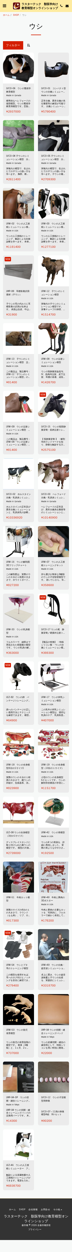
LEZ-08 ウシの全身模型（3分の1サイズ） (18, 834)
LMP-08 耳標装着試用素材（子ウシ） (17, 293)
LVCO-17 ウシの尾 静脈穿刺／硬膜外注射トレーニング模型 (53, 631)
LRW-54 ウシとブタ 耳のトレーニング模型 (18, 966)
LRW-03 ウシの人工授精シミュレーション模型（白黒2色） (53, 225)
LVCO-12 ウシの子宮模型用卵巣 (53, 1099)
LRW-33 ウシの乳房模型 (18, 631)
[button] (4, 6)
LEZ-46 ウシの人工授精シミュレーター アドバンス (18, 1167)
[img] (18, 270)
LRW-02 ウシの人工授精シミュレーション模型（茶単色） (18, 225)
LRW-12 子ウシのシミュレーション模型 (53, 293)
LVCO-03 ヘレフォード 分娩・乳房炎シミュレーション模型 (53, 496)
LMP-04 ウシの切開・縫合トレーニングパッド (53, 1031)
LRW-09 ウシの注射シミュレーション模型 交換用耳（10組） (18, 428)
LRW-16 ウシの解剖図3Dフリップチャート (18, 563)
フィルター (13, 45)
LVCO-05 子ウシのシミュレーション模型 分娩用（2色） (53, 157)
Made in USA (12, 230)
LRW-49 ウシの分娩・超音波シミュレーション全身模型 (53, 966)
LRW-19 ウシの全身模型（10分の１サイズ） (53, 766)
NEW (7, 259)
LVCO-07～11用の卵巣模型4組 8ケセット (52, 1113)
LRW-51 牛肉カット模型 (18, 899)
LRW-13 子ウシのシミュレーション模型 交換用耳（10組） (18, 360)
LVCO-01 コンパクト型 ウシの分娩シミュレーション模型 (53, 90)
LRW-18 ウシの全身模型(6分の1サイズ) (18, 766)
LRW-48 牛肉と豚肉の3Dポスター (53, 899)
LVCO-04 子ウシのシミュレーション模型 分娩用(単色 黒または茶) (18, 157)
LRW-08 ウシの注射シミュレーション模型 (53, 360)
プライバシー (34, 1229)
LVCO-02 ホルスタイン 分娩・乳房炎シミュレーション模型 (18, 496)
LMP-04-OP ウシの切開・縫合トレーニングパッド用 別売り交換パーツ (18, 1099)
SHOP (16, 15)
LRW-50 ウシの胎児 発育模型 (18, 1031)
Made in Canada (13, 95)
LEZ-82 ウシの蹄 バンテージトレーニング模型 (18, 699)
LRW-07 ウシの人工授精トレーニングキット (53, 563)
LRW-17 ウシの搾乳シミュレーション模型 (53, 699)
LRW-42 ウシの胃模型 (53, 832)
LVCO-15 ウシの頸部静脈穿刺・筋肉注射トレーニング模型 (53, 428)
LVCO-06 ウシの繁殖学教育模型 (18, 90)
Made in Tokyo (47, 1037)
